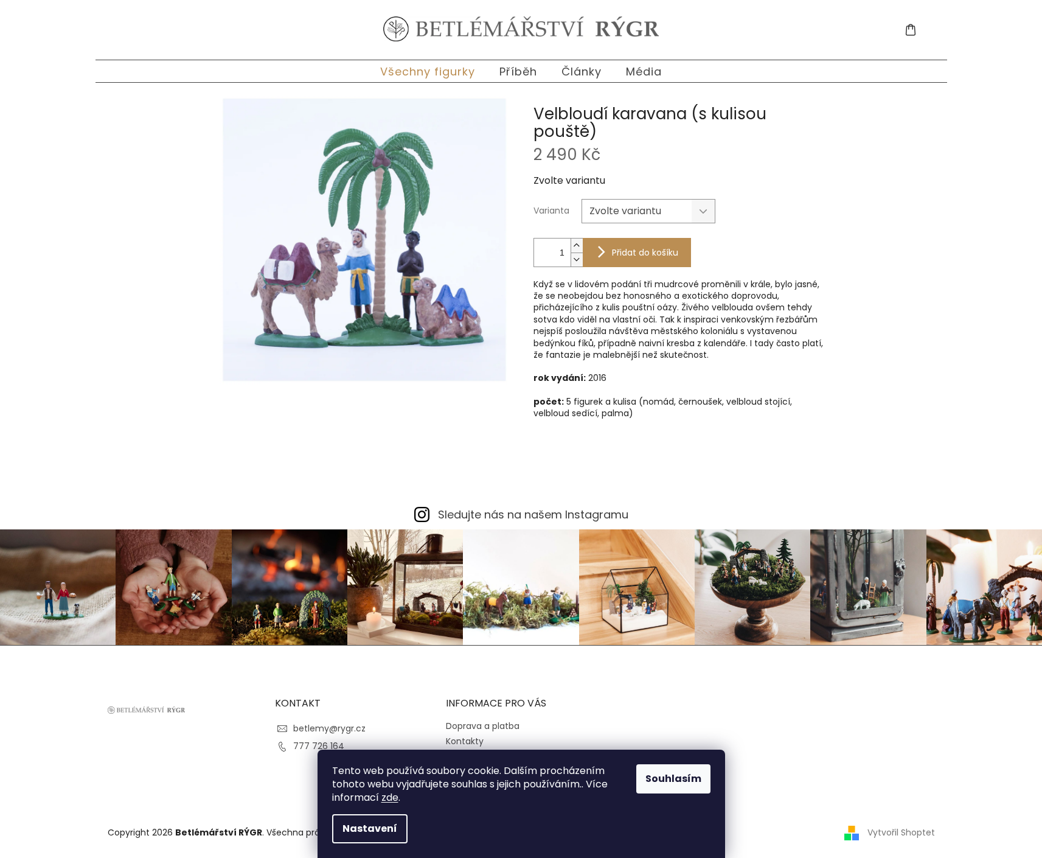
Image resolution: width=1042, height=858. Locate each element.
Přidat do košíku (645, 252)
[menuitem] (427, 71)
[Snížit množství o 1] (577, 260)
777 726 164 (318, 746)
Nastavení (369, 828)
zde (389, 797)
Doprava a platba (482, 726)
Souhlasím (673, 779)
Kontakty (465, 741)
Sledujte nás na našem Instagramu (533, 514)
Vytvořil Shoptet (901, 832)
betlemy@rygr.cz (329, 728)
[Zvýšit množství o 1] (577, 246)
